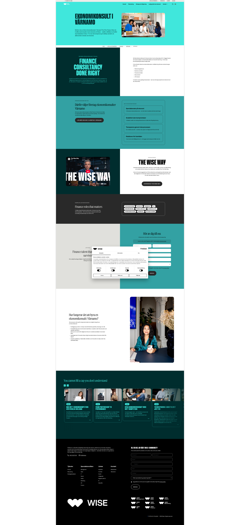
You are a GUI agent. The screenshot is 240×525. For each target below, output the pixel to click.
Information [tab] (120, 253)
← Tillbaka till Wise (68, 0)
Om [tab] (139, 253)
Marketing (83, 480)
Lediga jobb (100, 476)
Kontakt (164, 4)
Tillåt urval (120, 275)
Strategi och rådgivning (141, 4)
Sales (82, 471)
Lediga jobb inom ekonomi (155, 4)
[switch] (113, 270)
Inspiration (162, 0)
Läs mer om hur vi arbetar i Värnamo (89, 120)
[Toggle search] (173, 4)
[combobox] (132, 464)
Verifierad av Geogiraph (153, 516)
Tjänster (70, 466)
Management (83, 469)
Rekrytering (131, 4)
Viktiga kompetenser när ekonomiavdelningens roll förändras (165, 409)
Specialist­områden (87, 466)
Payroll (82, 476)
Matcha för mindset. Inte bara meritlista (137, 408)
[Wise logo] (68, 4)
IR (98, 480)
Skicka (152, 273)
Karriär (168, 0)
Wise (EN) (100, 483)
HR (81, 483)
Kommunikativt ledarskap (106, 407)
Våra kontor (113, 471)
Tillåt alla (138, 275)
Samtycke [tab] (101, 253)
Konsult (124, 4)
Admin (82, 478)
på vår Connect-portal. (161, 241)
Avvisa (102, 275)
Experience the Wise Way (152, 183)
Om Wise (173, 0)
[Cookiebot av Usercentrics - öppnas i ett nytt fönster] (141, 249)
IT (81, 474)
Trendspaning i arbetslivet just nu (77, 408)
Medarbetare (113, 469)
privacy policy (166, 268)
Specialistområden (153, 0)
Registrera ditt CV (102, 478)
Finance (82, 485)
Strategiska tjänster (72, 474)
